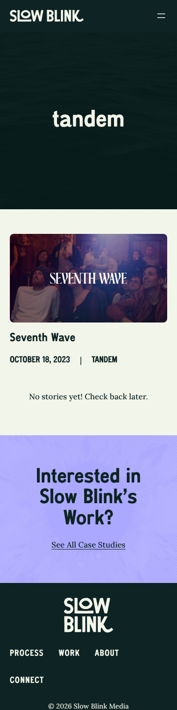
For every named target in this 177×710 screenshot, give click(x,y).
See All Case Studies (88, 545)
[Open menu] (161, 16)
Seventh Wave (43, 338)
